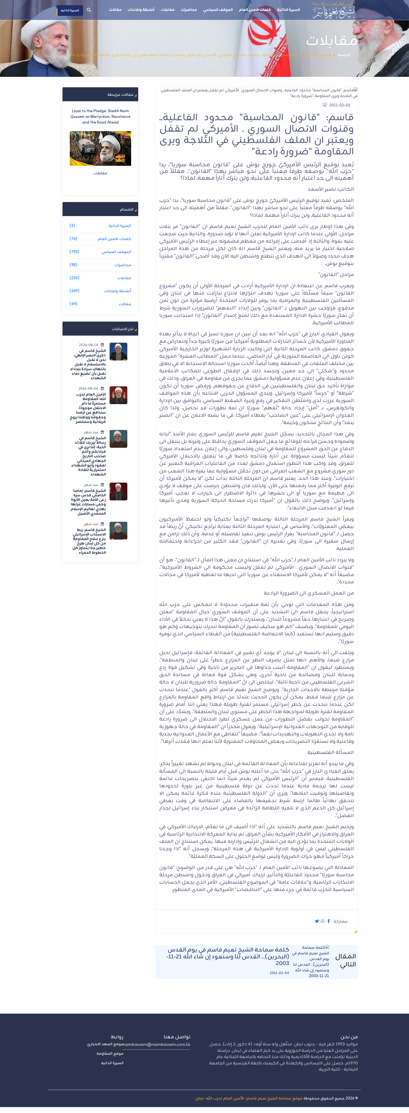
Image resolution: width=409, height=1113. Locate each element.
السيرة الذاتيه (112, 1063)
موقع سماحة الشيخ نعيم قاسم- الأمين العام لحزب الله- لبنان (249, 1098)
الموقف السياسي (218, 10)
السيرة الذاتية (288, 10)
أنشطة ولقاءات (141, 10)
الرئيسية (344, 55)
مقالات (115, 10)
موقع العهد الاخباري (105, 1044)
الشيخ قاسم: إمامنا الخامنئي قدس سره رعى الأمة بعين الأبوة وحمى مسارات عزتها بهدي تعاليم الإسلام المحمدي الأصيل (88, 502)
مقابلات (167, 10)
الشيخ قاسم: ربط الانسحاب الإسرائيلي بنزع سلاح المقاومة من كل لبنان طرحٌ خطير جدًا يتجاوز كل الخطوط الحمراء (89, 541)
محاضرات (189, 10)
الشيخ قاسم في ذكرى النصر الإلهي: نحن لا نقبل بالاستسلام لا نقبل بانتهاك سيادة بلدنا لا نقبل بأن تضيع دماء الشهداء (88, 364)
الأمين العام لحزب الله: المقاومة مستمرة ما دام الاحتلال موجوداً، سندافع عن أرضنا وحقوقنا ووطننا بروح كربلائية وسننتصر (88, 408)
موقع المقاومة (110, 1054)
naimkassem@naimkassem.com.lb (156, 1044)
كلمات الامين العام (255, 10)
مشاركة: (340, 921)
